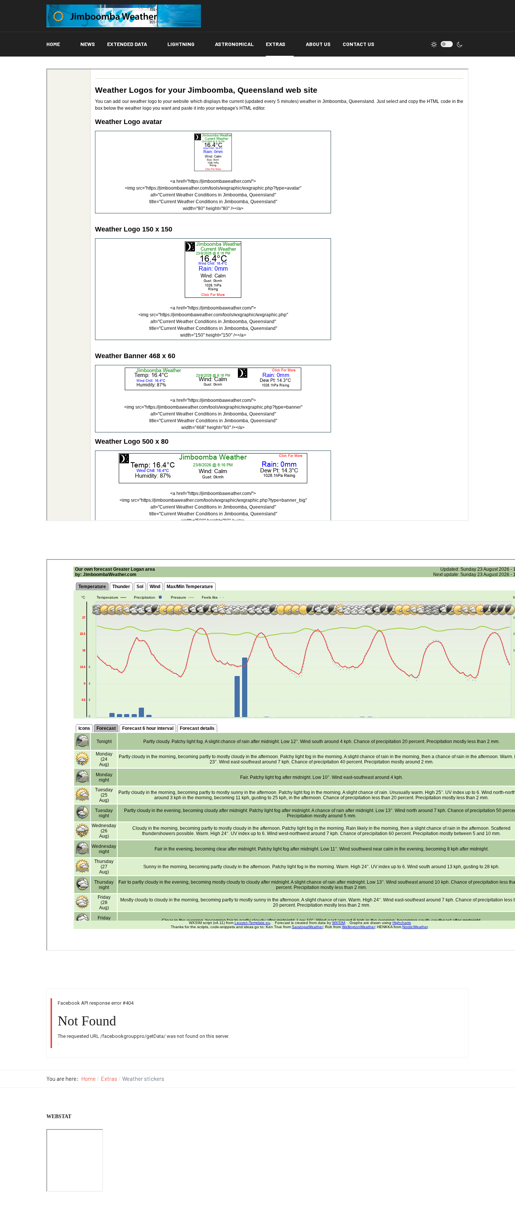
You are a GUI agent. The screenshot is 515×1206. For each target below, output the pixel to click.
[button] (57, 44)
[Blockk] (123, 16)
